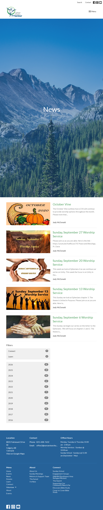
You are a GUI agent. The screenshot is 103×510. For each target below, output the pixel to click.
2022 (27, 387)
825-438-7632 (42, 442)
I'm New (33, 482)
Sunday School (58, 471)
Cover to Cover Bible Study (61, 491)
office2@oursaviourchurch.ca (47, 445)
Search (79, 2)
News (8, 476)
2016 (27, 420)
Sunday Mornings (36, 474)
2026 (27, 364)
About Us (33, 471)
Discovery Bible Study (61, 488)
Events (9, 474)
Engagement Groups (61, 474)
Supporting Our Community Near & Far (61, 484)
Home (8, 471)
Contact (88, 2)
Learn (27, 356)
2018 (27, 409)
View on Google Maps (15, 454)
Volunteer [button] (10, 487)
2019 (27, 403)
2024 (27, 375)
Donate (9, 479)
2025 (27, 370)
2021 (27, 392)
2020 (27, 398)
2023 (27, 381)
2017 (27, 414)
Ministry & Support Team (39, 476)
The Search (57, 481)
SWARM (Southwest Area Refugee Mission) (63, 477)
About (8, 490)
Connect (27, 351)
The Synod (34, 479)
